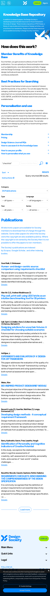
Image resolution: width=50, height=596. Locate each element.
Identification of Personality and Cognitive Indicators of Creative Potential (23, 445)
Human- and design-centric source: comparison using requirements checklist (23, 267)
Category (5, 187)
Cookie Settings (25, 586)
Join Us (37, 3)
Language (30, 196)
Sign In (45, 3)
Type (3, 196)
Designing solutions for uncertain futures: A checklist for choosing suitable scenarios (24, 328)
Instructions (7, 178)
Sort (4, 172)
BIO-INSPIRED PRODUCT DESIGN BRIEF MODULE (24, 386)
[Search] (9, 3)
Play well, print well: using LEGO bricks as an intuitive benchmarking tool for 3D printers (23, 297)
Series (28, 206)
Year (3, 206)
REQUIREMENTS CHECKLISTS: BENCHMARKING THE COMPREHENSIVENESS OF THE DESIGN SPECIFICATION (23, 479)
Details (4, 284)
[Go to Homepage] (25, 3)
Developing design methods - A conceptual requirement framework (23, 415)
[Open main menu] (3, 3)
